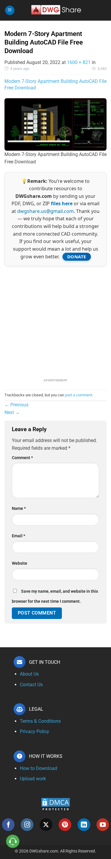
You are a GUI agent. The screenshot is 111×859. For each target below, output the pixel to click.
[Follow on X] (46, 824)
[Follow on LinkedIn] (84, 824)
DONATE (76, 256)
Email (18, 535)
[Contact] (13, 841)
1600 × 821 (79, 62)
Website (19, 563)
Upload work (33, 778)
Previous (16, 405)
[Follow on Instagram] (27, 824)
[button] (10, 10)
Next (12, 412)
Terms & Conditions (40, 721)
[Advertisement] (55, 321)
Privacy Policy (34, 731)
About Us (29, 674)
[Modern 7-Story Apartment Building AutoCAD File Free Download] (55, 124)
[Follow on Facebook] (8, 824)
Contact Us (31, 684)
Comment (22, 457)
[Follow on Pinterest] (65, 824)
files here (62, 203)
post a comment (78, 395)
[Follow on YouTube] (102, 824)
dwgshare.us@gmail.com (45, 211)
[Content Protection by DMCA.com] (55, 804)
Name (19, 508)
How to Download (38, 768)
